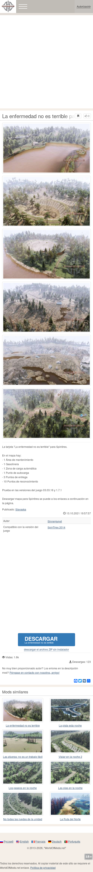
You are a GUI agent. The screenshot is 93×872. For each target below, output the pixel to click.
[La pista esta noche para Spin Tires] (70, 710)
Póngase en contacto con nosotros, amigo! (34, 672)
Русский (8, 841)
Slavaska (20, 509)
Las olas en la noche (70, 788)
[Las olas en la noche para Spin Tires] (70, 773)
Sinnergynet (55, 521)
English (24, 841)
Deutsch (57, 841)
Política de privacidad (43, 867)
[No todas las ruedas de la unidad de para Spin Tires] (22, 804)
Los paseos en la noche (23, 788)
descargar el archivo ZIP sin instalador (46, 649)
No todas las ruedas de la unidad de (22, 819)
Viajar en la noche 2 (70, 756)
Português (74, 841)
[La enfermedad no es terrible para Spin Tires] (46, 148)
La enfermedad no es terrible (23, 725)
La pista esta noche (70, 725)
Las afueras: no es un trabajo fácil (23, 756)
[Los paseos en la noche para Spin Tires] (22, 773)
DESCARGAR (41, 639)
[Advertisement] (46, 61)
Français (40, 841)
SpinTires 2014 (56, 527)
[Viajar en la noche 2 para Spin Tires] (70, 741)
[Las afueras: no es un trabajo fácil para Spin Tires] (22, 741)
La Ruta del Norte (70, 819)
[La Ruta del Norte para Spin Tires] (70, 804)
